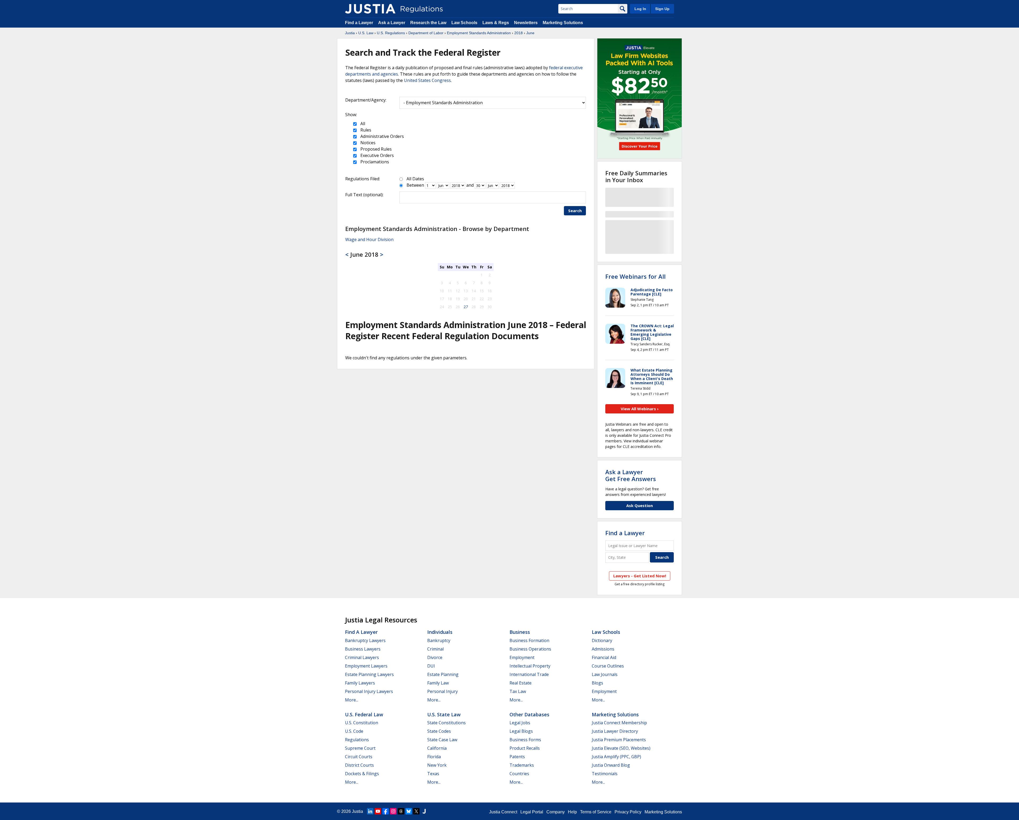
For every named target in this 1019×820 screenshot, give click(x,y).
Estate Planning (443, 674)
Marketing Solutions (563, 22)
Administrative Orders (381, 136)
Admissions (603, 649)
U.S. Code (354, 731)
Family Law (438, 683)
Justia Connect (503, 812)
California (437, 748)
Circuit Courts (358, 757)
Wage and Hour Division (369, 239)
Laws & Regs (495, 22)
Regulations (357, 740)
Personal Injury (442, 691)
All (362, 124)
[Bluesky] (408, 811)
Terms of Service (595, 812)
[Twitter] (416, 811)
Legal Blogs (521, 731)
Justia (350, 33)
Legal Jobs (520, 723)
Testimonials (605, 774)
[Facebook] (385, 811)
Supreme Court (360, 748)
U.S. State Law (444, 714)
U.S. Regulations (391, 33)
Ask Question (639, 505)
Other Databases (529, 714)
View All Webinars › (640, 408)
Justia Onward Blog (611, 765)
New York (437, 765)
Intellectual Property (530, 666)
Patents (517, 757)
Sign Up (662, 9)
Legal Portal (531, 812)
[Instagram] (393, 811)
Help (572, 812)
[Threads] (401, 811)
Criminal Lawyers (362, 657)
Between (415, 185)
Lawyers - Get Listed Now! (639, 575)
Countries (519, 774)
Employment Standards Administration (479, 33)
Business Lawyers (363, 649)
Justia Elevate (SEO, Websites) (621, 748)
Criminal (435, 649)
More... (351, 700)
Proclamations (374, 162)
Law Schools (464, 22)
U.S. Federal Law (364, 714)
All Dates (415, 179)
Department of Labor (425, 33)
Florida (434, 757)
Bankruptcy (438, 640)
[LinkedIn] (370, 811)
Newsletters (526, 22)
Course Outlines (608, 666)
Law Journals (605, 674)
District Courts (359, 765)
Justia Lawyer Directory (615, 731)
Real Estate (521, 683)
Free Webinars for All (635, 276)
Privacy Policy (628, 812)
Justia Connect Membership (619, 723)
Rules (365, 130)
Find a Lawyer (359, 22)
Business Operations (530, 649)
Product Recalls (525, 748)
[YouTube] (378, 811)
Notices (367, 143)
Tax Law (518, 691)
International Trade (529, 674)
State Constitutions (446, 723)
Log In (640, 9)
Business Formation (529, 640)
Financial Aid (604, 657)
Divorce (434, 657)
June (530, 33)
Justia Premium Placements (619, 740)
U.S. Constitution (361, 723)
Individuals (439, 632)
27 (466, 306)
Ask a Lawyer (392, 22)
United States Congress (427, 80)
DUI (431, 666)
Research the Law (428, 22)
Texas (433, 774)
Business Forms (525, 740)
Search (575, 210)
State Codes (439, 731)
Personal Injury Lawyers (369, 691)
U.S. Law (365, 33)
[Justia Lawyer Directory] (424, 811)
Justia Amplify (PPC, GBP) (616, 757)
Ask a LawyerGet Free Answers (630, 475)
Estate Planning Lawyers (369, 674)
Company (555, 812)
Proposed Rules (375, 149)
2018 (518, 33)
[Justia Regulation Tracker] (370, 9)
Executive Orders (376, 155)
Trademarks (522, 765)
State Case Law (442, 740)
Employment (522, 657)
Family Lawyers (360, 683)
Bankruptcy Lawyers (365, 640)
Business (520, 632)
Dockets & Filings (362, 774)
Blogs (597, 683)
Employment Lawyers (366, 666)
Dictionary (602, 640)
